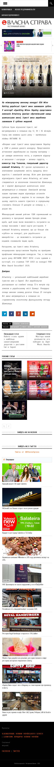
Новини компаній (21, 324)
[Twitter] (4, 313)
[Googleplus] (18, 313)
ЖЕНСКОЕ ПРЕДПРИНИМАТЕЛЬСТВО (25, 10)
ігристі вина (26, 327)
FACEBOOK (6, 751)
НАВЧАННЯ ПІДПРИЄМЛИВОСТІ (10, 15)
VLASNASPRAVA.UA (7, 10)
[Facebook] (11, 313)
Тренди (19, 42)
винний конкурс (40, 327)
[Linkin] (25, 313)
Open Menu (5, 3)
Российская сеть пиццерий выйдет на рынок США (19, 609)
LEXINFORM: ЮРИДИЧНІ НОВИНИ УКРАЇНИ (21, 737)
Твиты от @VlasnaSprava (27, 452)
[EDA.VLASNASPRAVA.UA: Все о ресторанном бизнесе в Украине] (27, 23)
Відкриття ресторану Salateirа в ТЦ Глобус (17, 533)
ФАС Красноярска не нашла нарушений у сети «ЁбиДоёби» (22, 584)
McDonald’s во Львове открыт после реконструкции (20, 508)
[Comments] (32, 313)
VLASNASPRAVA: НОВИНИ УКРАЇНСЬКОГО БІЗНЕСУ (22, 734)
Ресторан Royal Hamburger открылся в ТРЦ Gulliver (20, 633)
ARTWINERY (15, 327)
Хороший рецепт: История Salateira (14, 484)
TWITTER (16, 751)
